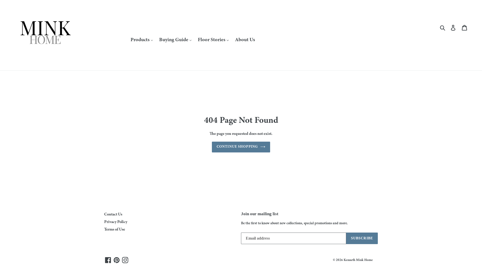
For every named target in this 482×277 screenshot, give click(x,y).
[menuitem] (142, 39)
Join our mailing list (259, 213)
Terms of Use (114, 230)
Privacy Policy (115, 222)
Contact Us (113, 214)
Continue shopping (237, 147)
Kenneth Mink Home (358, 260)
